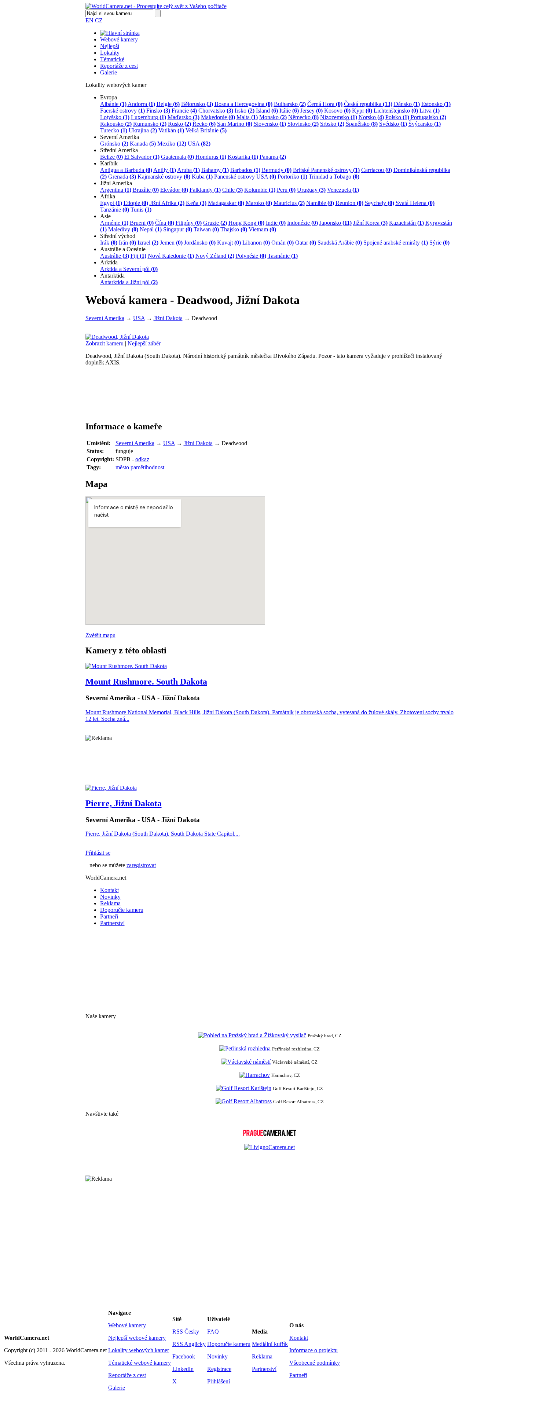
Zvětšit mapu (100, 635)
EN (89, 20)
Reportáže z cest (119, 66)
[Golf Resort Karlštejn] (243, 1088)
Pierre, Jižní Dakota (123, 803)
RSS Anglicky (189, 1344)
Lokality (110, 52)
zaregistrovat (141, 865)
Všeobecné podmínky (314, 1363)
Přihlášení (218, 1381)
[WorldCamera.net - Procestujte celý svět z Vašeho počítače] (156, 6)
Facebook (183, 1356)
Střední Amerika (119, 150)
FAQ (213, 1331)
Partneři (109, 916)
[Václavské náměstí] (246, 1062)
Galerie (108, 72)
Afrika (107, 196)
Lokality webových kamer (138, 1350)
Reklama (110, 903)
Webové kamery (119, 39)
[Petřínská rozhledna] (245, 1048)
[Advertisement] (269, 763)
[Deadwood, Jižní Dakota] (117, 337)
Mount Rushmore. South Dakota (146, 681)
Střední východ (117, 236)
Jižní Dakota (168, 318)
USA (139, 318)
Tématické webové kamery (139, 1363)
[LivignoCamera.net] (269, 1147)
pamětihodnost (147, 467)
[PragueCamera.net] (269, 1134)
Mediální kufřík (270, 1344)
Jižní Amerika (116, 183)
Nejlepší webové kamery (137, 1338)
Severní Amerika (119, 137)
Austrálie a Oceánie (123, 249)
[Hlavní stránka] (120, 33)
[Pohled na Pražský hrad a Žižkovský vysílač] (252, 1035)
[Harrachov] (254, 1075)
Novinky (110, 897)
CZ (99, 20)
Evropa (108, 97)
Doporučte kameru (121, 910)
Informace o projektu (313, 1350)
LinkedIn (183, 1369)
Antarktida (112, 275)
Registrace (219, 1369)
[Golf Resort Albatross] (244, 1101)
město (122, 467)
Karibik (109, 163)
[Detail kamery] (126, 666)
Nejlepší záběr (144, 343)
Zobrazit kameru (104, 343)
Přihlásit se (97, 853)
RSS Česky (185, 1331)
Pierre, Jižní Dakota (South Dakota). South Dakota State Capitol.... (162, 833)
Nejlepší (109, 46)
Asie (105, 216)
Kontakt (109, 890)
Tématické (112, 59)
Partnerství (112, 923)
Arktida (109, 262)
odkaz (142, 459)
